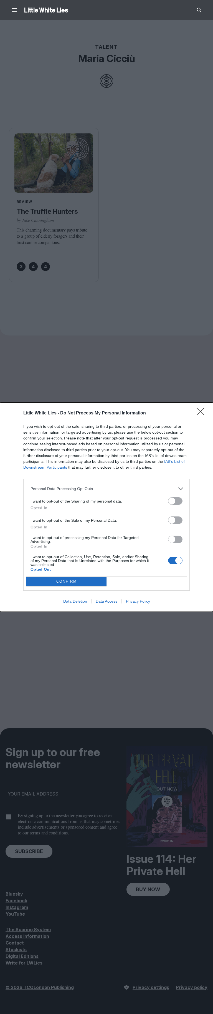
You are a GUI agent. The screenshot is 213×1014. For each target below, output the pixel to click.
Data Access (106, 601)
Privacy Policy (138, 601)
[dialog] (106, 507)
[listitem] (106, 489)
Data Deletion (75, 601)
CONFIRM (66, 581)
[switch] (175, 501)
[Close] (202, 413)
